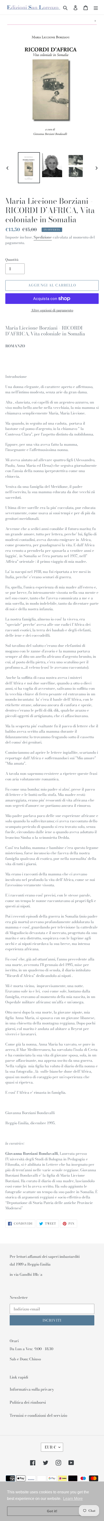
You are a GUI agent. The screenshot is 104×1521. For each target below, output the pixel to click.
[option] (29, 167)
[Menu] (96, 7)
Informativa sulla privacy (32, 1389)
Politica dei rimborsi (28, 1402)
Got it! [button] (52, 1511)
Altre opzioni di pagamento (52, 310)
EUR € (50, 1447)
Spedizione (43, 237)
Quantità (11, 259)
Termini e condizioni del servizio (38, 1415)
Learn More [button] (73, 1499)
